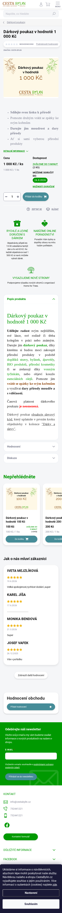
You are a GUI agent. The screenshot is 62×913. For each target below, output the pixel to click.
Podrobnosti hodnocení (47, 44)
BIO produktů (17, 364)
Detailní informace (14, 151)
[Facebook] (6, 825)
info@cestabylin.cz (20, 801)
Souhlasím (31, 904)
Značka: (12, 50)
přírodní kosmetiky (42, 364)
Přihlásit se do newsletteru (21, 776)
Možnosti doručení (43, 186)
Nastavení (31, 892)
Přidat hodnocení (19, 707)
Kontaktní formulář (21, 836)
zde (55, 884)
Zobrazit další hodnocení (31, 675)
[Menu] (57, 4)
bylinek (35, 359)
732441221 (16, 808)
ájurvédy (48, 359)
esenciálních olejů (19, 379)
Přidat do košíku (33, 196)
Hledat (54, 14)
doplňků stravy (17, 359)
